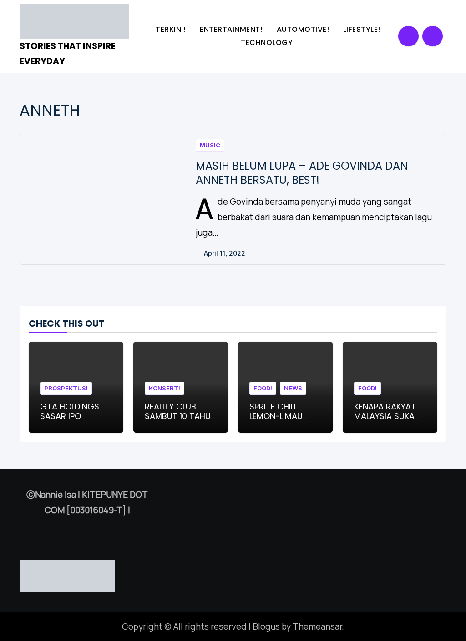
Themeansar (317, 626)
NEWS (293, 388)
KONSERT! (164, 388)
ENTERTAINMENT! (232, 29)
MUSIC (210, 145)
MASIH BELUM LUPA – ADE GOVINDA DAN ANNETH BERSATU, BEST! (302, 172)
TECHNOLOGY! (269, 42)
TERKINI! (172, 29)
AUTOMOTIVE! (304, 29)
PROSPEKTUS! (66, 388)
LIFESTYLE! (363, 29)
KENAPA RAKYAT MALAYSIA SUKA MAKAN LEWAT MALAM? (385, 421)
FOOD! (262, 388)
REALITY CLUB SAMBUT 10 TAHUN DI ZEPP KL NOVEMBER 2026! (180, 421)
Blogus (266, 626)
